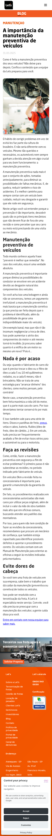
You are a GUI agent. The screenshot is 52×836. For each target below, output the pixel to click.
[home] (8, 5)
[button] (45, 5)
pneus (43, 423)
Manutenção (13, 23)
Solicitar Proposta (13, 662)
